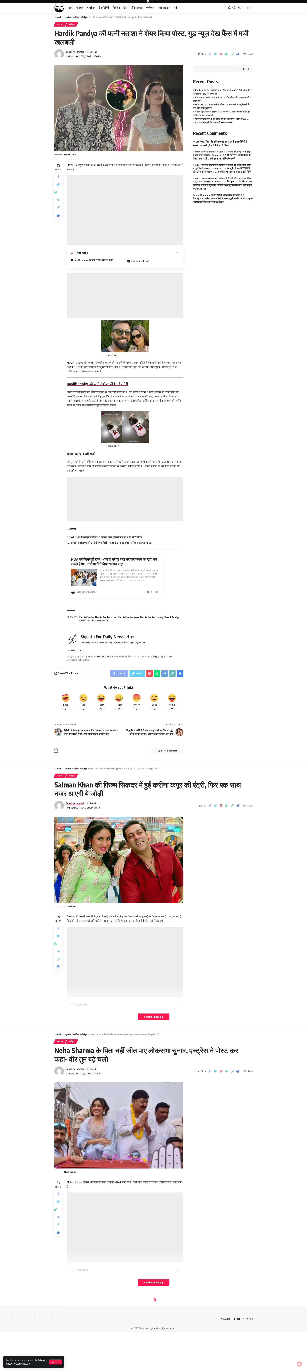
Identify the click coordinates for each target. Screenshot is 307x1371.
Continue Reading (153, 1016)
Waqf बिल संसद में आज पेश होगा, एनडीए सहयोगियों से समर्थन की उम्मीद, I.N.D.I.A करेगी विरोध (220, 143)
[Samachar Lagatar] (59, 7)
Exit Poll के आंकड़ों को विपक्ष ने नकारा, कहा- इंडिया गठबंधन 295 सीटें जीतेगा (105, 537)
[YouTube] (238, 1319)
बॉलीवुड (72, 24)
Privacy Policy (157, 656)
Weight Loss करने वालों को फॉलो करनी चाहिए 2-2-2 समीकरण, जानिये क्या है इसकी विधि (222, 170)
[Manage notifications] (299, 1364)
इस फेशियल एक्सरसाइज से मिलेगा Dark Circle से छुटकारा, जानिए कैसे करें (222, 156)
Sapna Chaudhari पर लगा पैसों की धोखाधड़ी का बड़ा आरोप (216, 195)
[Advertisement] (125, 210)
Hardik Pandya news (128, 617)
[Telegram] (247, 1319)
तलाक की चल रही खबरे (140, 261)
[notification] (229, 7)
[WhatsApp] (251, 1319)
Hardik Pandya (86, 617)
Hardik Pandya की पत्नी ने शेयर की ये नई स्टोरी (93, 260)
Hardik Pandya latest (106, 617)
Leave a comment (169, 751)
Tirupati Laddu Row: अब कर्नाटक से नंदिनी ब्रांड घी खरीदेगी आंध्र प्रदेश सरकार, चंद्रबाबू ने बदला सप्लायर (222, 185)
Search (246, 69)
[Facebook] (234, 1319)
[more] (181, 7)
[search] (234, 7)
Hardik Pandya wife (98, 620)
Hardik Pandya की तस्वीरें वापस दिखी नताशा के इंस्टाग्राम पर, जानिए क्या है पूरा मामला (110, 542)
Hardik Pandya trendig (151, 617)
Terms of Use (23, 1363)
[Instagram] (243, 1319)
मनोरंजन (60, 24)
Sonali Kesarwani (75, 51)
